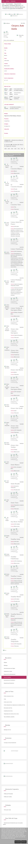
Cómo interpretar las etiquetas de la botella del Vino (14, 705)
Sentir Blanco (15, 465)
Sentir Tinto (14, 503)
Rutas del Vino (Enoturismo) (9, 674)
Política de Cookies (8, 796)
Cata (5, 699)
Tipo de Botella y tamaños (9, 716)
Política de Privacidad (8, 793)
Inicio (3, 1)
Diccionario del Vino (8, 707)
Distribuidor (13, 1)
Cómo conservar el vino (9, 696)
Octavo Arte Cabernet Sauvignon (14, 331)
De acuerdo (17, 841)
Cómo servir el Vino (8, 702)
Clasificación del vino (8, 710)
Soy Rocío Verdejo (17, 522)
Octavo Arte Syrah (16, 408)
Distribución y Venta (8, 671)
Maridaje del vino (7, 729)
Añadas (5, 662)
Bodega (7, 1)
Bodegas (6, 665)
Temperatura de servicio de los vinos (11, 713)
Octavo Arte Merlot (17, 370)
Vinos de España (9, 4)
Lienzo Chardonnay (17, 249)
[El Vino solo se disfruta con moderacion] (14, 778)
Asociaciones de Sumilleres (9, 680)
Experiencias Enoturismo (9, 683)
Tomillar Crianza (16, 576)
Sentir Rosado (15, 484)
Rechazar (24, 841)
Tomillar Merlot (16, 597)
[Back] (4, 650)
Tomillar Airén (15, 539)
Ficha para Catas (7, 809)
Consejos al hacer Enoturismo (10, 742)
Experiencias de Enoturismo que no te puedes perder (13, 823)
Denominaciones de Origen (9, 668)
